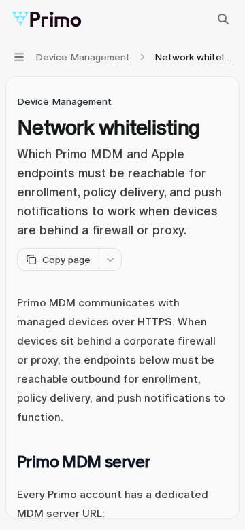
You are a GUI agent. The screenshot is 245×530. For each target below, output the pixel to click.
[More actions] (110, 259)
